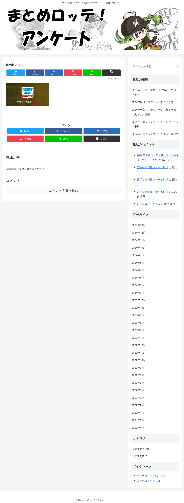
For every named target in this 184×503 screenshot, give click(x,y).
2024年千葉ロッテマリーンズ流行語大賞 (155, 134)
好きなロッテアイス (148, 203)
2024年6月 (138, 277)
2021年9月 (138, 420)
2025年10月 (138, 225)
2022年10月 (138, 360)
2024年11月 (138, 240)
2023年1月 (138, 337)
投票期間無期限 (141, 448)
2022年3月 (138, 397)
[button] (176, 66)
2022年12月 (138, 345)
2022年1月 (138, 412)
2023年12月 (138, 300)
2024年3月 (138, 292)
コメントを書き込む (63, 190)
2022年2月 (138, 405)
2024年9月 (138, 255)
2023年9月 (138, 315)
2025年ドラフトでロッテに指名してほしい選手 (155, 92)
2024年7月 (138, 270)
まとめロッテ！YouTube (151, 476)
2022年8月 (138, 375)
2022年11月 (138, 352)
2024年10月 (138, 247)
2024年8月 (138, 262)
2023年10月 (138, 307)
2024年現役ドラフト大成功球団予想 (153, 102)
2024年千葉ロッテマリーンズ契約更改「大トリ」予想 (154, 112)
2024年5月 (138, 285)
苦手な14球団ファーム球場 (152, 167)
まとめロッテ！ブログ (150, 480)
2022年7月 (138, 382)
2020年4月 (138, 427)
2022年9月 (138, 367)
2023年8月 (138, 322)
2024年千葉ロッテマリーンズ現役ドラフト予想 (155, 124)
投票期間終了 (139, 456)
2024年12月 (138, 232)
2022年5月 (138, 390)
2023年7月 (138, 330)
